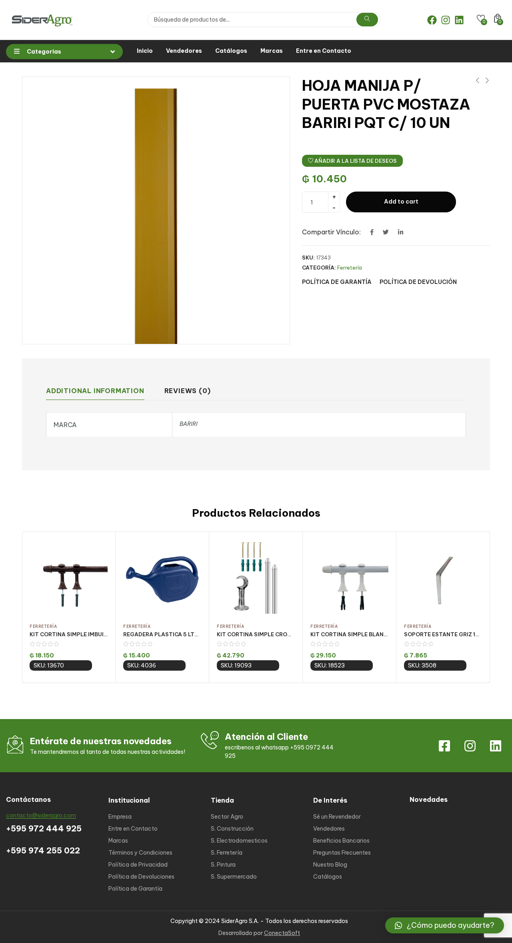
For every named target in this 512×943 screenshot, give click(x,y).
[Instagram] (445, 20)
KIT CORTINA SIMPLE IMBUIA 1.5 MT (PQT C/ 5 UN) (98, 634)
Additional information (95, 391)
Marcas (271, 50)
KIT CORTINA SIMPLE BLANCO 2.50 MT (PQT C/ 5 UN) (383, 634)
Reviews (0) (187, 391)
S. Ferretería (226, 852)
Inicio (145, 50)
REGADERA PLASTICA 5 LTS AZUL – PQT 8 (180, 634)
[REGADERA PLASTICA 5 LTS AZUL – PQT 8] (162, 578)
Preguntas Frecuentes (342, 852)
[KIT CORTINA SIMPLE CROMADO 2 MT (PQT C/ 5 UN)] (256, 578)
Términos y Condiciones (140, 852)
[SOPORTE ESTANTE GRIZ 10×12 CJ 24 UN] (443, 578)
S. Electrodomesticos (239, 840)
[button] (444, 925)
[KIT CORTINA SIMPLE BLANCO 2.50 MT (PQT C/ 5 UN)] (349, 578)
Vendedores (184, 50)
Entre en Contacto (323, 50)
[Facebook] (432, 20)
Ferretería (349, 267)
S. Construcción (232, 828)
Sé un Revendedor (337, 816)
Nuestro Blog (330, 864)
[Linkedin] (459, 20)
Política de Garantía (135, 888)
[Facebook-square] (444, 746)
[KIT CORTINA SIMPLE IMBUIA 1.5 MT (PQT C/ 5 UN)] (69, 578)
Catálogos (231, 50)
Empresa (120, 816)
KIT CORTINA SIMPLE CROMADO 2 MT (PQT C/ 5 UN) (288, 634)
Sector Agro (227, 816)
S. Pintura (223, 864)
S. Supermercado (234, 876)
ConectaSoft (282, 933)
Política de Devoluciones (141, 876)
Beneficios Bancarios (341, 840)
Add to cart (401, 201)
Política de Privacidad (138, 864)
